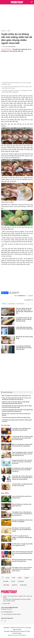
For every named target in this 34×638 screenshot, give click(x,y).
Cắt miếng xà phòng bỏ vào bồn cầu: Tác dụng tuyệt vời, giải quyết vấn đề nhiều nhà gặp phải (17, 91)
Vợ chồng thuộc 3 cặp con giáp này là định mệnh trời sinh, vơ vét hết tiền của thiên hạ (22, 470)
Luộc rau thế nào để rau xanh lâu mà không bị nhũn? (21, 497)
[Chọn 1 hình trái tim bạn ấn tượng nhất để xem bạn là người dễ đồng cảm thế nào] (6, 554)
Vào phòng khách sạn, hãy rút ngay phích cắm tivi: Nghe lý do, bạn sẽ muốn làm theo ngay (17, 406)
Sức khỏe (5, 581)
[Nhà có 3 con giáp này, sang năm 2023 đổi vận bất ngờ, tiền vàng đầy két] (6, 447)
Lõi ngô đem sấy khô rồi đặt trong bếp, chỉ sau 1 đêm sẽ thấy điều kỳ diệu (24, 319)
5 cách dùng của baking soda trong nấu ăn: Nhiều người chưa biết (17, 420)
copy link (31, 295)
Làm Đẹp (26, 577)
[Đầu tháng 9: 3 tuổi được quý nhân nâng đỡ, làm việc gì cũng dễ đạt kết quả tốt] (6, 530)
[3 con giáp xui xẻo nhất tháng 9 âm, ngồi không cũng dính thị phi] (6, 431)
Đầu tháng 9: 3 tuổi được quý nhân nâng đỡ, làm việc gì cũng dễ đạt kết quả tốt (21, 529)
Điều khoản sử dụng (12, 635)
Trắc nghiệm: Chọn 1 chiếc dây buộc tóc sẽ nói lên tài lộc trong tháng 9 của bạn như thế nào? (22, 513)
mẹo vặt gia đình (11, 303)
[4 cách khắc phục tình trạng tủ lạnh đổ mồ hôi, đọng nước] (8, 331)
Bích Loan (30, 300)
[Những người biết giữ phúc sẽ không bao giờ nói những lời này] (6, 562)
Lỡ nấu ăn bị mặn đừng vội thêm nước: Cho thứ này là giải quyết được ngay (16, 83)
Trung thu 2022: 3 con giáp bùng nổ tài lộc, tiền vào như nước (22, 484)
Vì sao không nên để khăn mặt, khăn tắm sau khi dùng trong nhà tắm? (23, 347)
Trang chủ (3, 30)
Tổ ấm (8, 30)
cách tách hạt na (20, 303)
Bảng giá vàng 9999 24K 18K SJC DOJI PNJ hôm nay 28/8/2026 (22, 520)
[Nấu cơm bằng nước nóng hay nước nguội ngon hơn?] (6, 506)
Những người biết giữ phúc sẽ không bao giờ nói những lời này (22, 560)
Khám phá (14, 585)
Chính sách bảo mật (21, 635)
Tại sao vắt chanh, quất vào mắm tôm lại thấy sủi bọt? (16, 417)
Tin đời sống (23, 585)
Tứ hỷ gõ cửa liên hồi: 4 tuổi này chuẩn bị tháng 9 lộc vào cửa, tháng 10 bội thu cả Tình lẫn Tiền (22, 438)
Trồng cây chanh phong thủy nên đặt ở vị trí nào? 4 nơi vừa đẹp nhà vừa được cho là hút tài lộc (16, 398)
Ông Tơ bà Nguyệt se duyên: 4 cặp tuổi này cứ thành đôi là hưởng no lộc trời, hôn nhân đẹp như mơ (22, 454)
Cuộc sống (6, 585)
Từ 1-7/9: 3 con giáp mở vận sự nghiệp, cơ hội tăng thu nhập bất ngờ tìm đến (22, 537)
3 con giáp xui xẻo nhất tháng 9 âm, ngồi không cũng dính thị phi (21, 429)
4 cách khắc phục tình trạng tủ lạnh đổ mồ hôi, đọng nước (24, 328)
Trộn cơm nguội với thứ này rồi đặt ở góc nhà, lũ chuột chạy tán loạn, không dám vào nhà (24, 311)
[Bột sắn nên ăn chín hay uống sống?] (8, 340)
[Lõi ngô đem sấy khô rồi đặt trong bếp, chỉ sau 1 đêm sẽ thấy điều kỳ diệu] (8, 321)
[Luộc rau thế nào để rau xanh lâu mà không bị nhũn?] (6, 498)
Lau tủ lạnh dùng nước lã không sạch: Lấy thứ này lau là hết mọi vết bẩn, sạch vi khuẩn (17, 87)
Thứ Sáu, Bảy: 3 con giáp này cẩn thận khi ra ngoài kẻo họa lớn (22, 544)
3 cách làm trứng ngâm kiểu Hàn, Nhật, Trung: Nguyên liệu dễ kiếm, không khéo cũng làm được (17, 410)
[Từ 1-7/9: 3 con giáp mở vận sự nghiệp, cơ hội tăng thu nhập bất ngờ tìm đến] (6, 538)
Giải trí (13, 581)
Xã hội (7, 577)
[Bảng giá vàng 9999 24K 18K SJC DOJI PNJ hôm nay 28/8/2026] (6, 522)
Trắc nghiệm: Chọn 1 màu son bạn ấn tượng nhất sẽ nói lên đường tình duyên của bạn (22, 569)
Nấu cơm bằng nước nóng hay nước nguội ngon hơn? (16, 395)
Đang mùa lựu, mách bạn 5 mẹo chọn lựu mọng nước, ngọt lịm (16, 414)
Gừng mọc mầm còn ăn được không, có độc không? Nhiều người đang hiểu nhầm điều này (16, 402)
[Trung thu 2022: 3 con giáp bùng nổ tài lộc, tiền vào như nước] (6, 486)
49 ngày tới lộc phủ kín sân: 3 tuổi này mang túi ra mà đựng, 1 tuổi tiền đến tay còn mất (22, 462)
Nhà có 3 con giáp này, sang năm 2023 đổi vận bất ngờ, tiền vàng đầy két (22, 445)
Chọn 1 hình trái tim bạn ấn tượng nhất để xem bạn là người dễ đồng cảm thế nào (22, 553)
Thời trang (21, 581)
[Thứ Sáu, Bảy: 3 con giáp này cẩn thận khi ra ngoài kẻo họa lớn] (6, 546)
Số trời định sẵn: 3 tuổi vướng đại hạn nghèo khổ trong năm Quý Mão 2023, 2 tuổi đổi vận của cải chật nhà (22, 477)
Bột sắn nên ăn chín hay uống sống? (24, 337)
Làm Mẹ (20, 577)
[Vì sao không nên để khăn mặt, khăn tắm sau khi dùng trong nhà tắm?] (8, 349)
